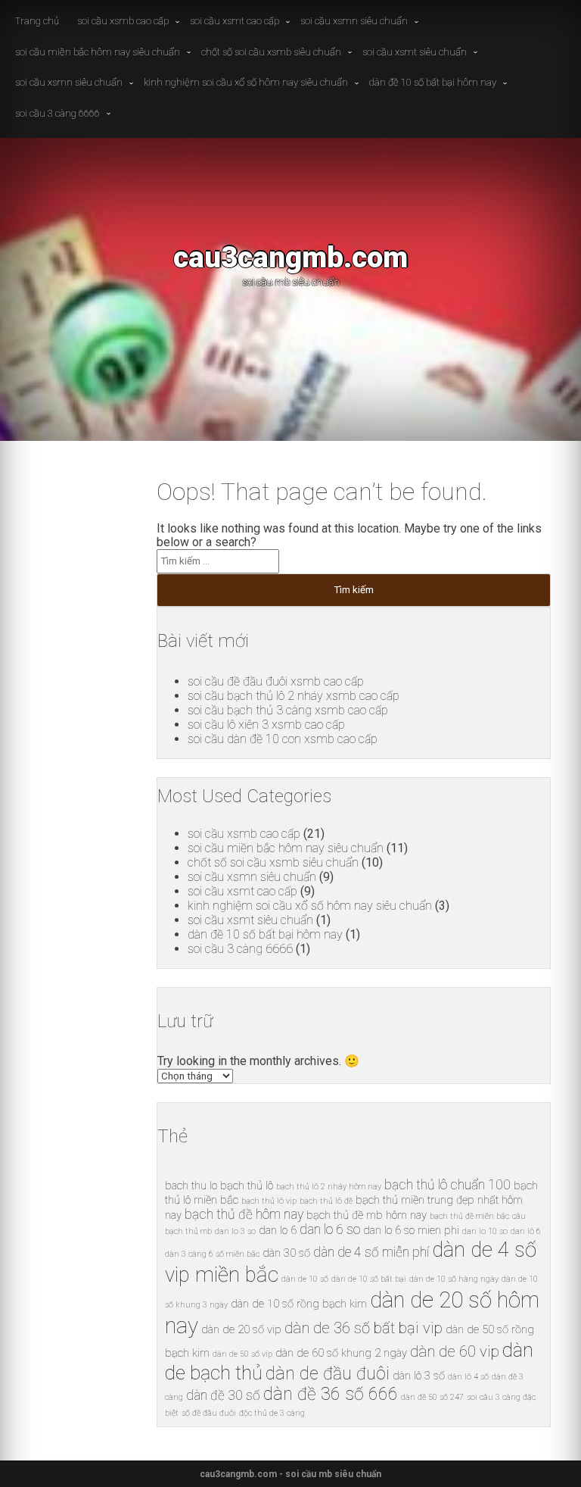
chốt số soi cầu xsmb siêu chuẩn (271, 52)
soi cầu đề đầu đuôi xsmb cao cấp (276, 681)
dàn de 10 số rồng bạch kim (299, 1303)
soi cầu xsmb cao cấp (123, 21)
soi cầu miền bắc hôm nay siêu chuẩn (97, 52)
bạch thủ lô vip (269, 1201)
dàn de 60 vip (454, 1351)
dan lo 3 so (235, 1231)
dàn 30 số (286, 1253)
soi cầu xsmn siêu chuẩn (354, 21)
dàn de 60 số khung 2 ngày (341, 1353)
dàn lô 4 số (468, 1377)
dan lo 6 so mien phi (411, 1230)
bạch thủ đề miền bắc (469, 1216)
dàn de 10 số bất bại (368, 1279)
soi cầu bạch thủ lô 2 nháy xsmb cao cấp (293, 696)
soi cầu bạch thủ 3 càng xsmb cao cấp (288, 710)
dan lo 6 (278, 1230)
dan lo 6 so (330, 1229)
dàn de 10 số (304, 1279)
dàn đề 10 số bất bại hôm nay (432, 82)
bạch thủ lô (246, 1185)
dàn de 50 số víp (242, 1354)
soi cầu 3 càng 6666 (57, 113)
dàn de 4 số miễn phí (371, 1252)
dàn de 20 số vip (241, 1329)
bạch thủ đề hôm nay (244, 1214)
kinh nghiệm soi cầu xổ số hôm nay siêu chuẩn (246, 82)
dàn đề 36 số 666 (330, 1394)
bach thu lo (191, 1185)
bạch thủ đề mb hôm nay (366, 1215)
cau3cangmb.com (290, 257)
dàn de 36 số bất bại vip (363, 1328)
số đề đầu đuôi (209, 1413)
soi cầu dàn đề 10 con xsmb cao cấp (282, 739)
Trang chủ (37, 21)
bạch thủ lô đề (326, 1201)
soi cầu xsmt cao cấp (234, 21)
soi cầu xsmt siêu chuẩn (414, 52)
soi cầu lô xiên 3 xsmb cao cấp (266, 724)
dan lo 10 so (485, 1231)
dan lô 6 (526, 1231)
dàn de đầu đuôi (328, 1374)
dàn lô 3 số (419, 1375)
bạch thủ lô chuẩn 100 (447, 1184)
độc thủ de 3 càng (272, 1413)
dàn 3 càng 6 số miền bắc (212, 1254)
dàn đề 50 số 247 (432, 1397)
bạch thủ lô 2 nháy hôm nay (328, 1187)
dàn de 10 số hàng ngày (454, 1279)
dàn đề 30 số (223, 1395)
